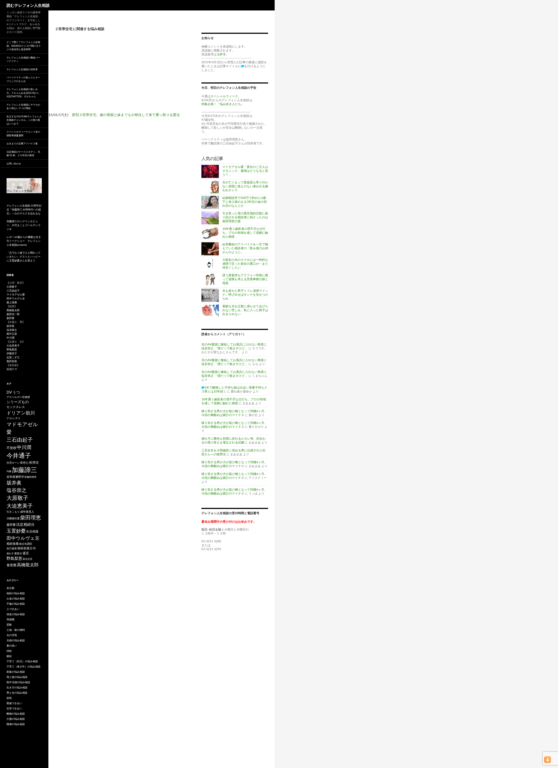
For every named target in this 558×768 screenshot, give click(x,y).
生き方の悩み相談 (17, 687)
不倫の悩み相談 (16, 603)
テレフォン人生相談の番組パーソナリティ (23, 59)
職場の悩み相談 (16, 724)
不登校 (11, 448)
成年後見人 (27, 511)
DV (9, 392)
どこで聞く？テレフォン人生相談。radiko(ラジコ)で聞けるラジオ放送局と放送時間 (24, 46)
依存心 (24, 462)
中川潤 (10, 337)
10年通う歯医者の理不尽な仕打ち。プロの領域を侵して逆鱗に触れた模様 (245, 232)
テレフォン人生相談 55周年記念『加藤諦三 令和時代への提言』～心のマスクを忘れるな (24, 209)
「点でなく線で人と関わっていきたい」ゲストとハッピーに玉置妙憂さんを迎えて (24, 256)
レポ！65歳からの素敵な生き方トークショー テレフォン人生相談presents (24, 240)
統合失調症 (25, 543)
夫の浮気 (12, 635)
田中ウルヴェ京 (16, 298)
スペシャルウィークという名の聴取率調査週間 (23, 133)
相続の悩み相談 (16, 593)
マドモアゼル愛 (16, 294)
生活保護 (32, 531)
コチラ (221, 54)
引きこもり (13, 511)
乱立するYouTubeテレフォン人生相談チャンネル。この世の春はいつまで (24, 120)
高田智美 (12, 361)
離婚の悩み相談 (16, 713)
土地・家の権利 (16, 629)
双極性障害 (30, 476)
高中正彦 (12, 333)
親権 (20, 548)
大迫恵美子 (13, 345)
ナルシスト (14, 418)
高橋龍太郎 (13, 310)
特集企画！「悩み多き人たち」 (222, 104)
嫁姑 (9, 656)
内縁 (9, 471)
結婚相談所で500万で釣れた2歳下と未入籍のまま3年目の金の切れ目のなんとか (244, 201)
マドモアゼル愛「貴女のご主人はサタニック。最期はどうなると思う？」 (245, 170)
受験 (9, 624)
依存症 (34, 462)
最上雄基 (12, 302)
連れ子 (10, 553)
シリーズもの (18, 401)
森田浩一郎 (13, 314)
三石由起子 (13, 290)
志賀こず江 (13, 357)
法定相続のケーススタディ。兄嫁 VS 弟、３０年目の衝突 (23, 153)
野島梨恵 (12, 349)
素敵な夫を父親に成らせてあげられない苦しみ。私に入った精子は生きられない (245, 310)
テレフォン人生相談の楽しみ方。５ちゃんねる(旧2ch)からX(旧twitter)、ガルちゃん (23, 93)
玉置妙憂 (16, 531)
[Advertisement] (121, 75)
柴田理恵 (30, 517)
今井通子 (19, 455)
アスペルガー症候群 (18, 397)
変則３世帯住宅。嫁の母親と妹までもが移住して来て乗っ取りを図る (126, 115)
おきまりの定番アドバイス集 (22, 143)
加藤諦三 (24, 469)
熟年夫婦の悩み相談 (18, 682)
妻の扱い (12, 645)
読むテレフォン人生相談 (28, 5)
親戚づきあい (14, 703)
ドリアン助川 (21, 412)
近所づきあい (14, 708)
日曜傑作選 (13, 518)
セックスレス (16, 407)
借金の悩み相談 (16, 614)
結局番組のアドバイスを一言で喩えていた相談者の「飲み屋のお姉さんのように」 (245, 248)
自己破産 (12, 548)
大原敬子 (12, 286)
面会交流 (27, 558)
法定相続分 (25, 524)
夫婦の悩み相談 (16, 640)
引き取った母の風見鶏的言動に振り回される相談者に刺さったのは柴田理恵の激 (245, 217)
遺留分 (18, 553)
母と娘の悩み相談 (17, 677)
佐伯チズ (12, 369)
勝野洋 (19, 476)
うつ (16, 392)
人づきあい (13, 609)
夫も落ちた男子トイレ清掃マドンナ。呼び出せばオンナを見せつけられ (245, 294)
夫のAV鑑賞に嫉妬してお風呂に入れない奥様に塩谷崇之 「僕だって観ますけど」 (234, 346)
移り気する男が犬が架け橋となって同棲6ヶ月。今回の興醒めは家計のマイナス (234, 413)
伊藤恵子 (12, 353)
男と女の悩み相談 (17, 692)
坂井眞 (10, 326)
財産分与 (30, 548)
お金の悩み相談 (16, 598)
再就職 (10, 619)
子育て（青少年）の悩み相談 (24, 666)
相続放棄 (13, 543)
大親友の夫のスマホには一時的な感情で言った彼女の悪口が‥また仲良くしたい (245, 263)
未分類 (10, 588)
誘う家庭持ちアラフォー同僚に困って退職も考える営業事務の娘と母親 (245, 279)
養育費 (11, 565)
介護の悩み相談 (16, 718)
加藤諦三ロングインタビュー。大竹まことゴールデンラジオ (24, 225)
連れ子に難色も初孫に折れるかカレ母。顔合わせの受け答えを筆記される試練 (233, 440)
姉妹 (9, 650)
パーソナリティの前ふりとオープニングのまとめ (23, 79)
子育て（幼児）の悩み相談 (22, 661)
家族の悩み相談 (16, 671)
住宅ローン (13, 462)
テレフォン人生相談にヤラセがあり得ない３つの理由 (23, 106)
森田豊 (10, 318)
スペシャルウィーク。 (226, 96)
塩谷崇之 (12, 329)
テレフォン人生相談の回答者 (22, 69)
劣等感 (11, 476)
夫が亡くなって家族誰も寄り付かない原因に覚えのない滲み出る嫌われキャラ (245, 186)
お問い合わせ (14, 163)
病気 (9, 698)
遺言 (25, 553)
